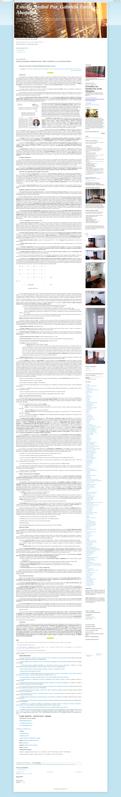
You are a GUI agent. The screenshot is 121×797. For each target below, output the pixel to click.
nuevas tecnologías (89, 535)
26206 (95, 172)
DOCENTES (88, 467)
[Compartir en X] (37, 763)
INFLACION (88, 501)
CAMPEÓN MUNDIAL (90, 416)
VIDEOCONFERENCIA (90, 581)
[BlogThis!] (36, 763)
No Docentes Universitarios (71, 764)
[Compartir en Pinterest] (40, 763)
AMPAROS (88, 397)
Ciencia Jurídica (89, 424)
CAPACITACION (89, 418)
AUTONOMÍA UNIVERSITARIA (91, 407)
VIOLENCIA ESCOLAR (90, 584)
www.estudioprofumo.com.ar (89, 616)
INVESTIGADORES (89, 508)
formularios (88, 488)
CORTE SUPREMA (89, 434)
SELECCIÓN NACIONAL (90, 572)
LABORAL (88, 516)
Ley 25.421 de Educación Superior (98, 161)
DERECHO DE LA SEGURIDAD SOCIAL (26, 764)
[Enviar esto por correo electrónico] (35, 763)
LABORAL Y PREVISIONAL (91, 517)
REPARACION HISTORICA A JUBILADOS (93, 563)
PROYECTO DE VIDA (90, 553)
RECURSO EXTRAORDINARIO (91, 557)
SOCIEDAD (88, 576)
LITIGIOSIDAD (88, 520)
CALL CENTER (89, 415)
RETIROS (88, 566)
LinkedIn (103, 593)
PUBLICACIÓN (89, 554)
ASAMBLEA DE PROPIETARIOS (91, 402)
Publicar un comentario (22, 769)
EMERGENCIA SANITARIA (90, 475)
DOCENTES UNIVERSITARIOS (47, 764)
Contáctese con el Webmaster (89, 656)
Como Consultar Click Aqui (94, 104)
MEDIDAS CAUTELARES (90, 525)
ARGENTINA (88, 401)
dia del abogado (89, 460)
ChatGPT (87, 423)
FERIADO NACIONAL (90, 485)
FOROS (87, 489)
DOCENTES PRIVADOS (90, 469)
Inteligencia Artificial (89, 503)
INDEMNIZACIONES (89, 498)
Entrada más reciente (20, 771)
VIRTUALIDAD (88, 585)
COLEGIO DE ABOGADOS (90, 425)
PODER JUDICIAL (89, 543)
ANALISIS (88, 398)
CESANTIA (88, 420)
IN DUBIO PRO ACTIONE (90, 496)
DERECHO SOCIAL (89, 456)
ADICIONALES (88, 391)
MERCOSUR (88, 526)
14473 (99, 170)
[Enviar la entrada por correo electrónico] (33, 762)
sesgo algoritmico (89, 574)
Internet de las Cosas (90, 506)
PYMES (87, 556)
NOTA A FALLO (88, 533)
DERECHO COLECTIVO (90, 444)
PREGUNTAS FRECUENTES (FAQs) (92, 548)
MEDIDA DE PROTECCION (91, 524)
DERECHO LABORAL (90, 453)
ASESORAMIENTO (89, 405)
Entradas (88, 368)
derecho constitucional (90, 447)
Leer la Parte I (50, 72)
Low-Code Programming (90, 521)
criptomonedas (88, 438)
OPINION (87, 539)
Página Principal (50, 771)
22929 (99, 154)
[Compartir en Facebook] (38, 763)
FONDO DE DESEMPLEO (90, 487)
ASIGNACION (88, 406)
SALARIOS (88, 571)
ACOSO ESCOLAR (89, 388)
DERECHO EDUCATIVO (90, 451)
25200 (96, 173)
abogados (88, 384)
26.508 (96, 154)
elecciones (88, 474)
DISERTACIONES (89, 462)
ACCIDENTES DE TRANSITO (91, 386)
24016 (102, 170)
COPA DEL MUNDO (89, 433)
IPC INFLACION (89, 510)
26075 (86, 173)
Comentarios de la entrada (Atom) (27, 773)
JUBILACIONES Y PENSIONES (91, 512)
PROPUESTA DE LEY (90, 552)
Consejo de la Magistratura (91, 430)
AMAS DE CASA (89, 396)
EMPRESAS (88, 476)
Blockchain (88, 411)
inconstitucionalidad (89, 497)
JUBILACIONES (89, 511)
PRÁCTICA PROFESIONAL (91, 547)
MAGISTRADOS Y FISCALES (91, 522)
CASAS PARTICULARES (90, 419)
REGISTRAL (88, 561)
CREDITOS (88, 437)
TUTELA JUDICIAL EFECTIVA (91, 579)
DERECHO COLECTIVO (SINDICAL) (92, 446)
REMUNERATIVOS (89, 562)
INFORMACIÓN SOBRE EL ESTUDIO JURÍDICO (94, 502)
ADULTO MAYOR (89, 392)
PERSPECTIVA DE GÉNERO (91, 540)
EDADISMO (88, 473)
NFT (87, 530)
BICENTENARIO (89, 409)
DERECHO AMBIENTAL (90, 443)
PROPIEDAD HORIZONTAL (91, 551)
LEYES (87, 519)
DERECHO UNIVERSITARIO (37, 764)
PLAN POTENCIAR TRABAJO (91, 542)
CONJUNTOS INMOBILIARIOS (91, 429)
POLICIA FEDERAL (89, 544)
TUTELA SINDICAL (89, 580)
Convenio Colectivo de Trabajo (91, 432)
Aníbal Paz (87, 590)
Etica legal (88, 483)
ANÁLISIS (88, 400)
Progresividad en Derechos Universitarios (93, 549)
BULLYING (88, 414)
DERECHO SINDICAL (90, 455)
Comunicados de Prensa (90, 428)
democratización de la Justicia (91, 442)
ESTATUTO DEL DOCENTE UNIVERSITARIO (59, 764)
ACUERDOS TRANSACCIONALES (92, 389)
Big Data (87, 410)
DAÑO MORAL (88, 439)
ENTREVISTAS (89, 478)
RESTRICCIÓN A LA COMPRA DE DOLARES (94, 565)
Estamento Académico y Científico (92, 479)
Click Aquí (38, 21)
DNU (87, 466)
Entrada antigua (78, 771)
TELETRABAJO (89, 577)
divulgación (88, 465)
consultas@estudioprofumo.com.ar (90, 617)
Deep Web (88, 441)
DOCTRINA (88, 471)
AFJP (87, 393)
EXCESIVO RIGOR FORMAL (91, 484)
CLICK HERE (18, 777)
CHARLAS (88, 421)
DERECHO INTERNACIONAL (91, 452)
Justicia (87, 515)
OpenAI (87, 538)
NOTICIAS (88, 534)
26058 (90, 174)
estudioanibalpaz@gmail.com (20, 50)
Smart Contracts (89, 575)
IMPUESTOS (88, 494)
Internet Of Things (89, 507)
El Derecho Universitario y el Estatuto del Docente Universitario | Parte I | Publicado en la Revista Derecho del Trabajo (45, 657)
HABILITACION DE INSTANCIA (91, 492)
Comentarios (89, 370)
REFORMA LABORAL (90, 558)
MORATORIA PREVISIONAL (91, 529)
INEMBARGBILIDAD (89, 499)
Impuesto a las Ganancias (90, 493)
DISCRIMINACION (89, 461)
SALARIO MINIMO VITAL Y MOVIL (92, 570)
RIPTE (87, 567)
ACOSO (87, 387)
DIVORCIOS (88, 464)
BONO (87, 412)
